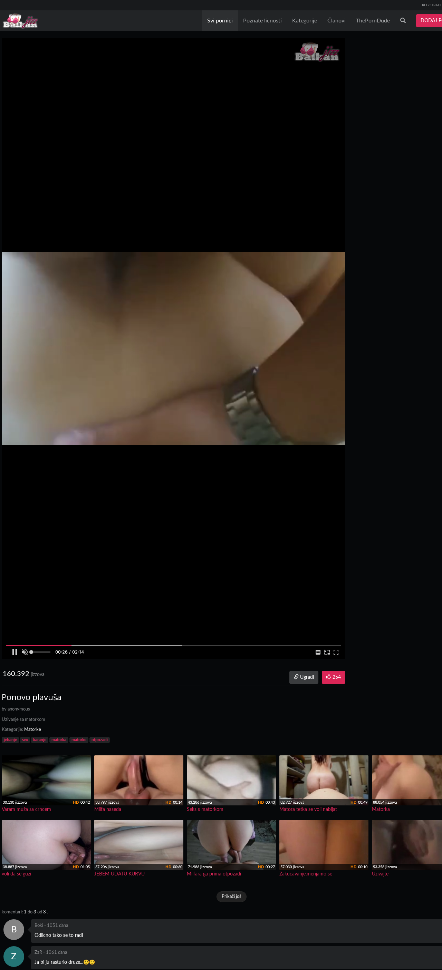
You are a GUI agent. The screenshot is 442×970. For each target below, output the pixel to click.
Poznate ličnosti (262, 20)
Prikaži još (231, 896)
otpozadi (100, 740)
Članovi (336, 20)
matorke (78, 740)
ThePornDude (373, 20)
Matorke (32, 729)
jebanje (10, 740)
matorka (58, 740)
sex (25, 740)
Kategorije (304, 20)
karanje (39, 740)
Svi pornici (220, 20)
